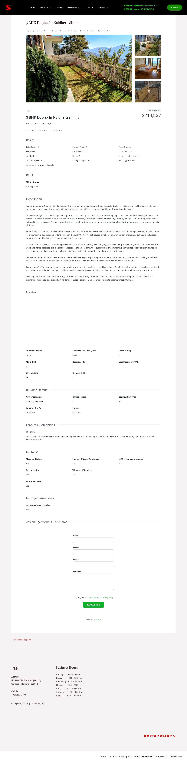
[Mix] (171, 736)
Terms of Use (94, 597)
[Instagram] (151, 736)
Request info (93, 604)
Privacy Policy (108, 597)
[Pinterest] (161, 736)
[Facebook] (145, 736)
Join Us (89, 7)
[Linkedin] (158, 736)
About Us (44, 7)
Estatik (98, 619)
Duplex (28, 31)
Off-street (76, 412)
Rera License (176, 756)
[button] (49, 7)
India (28, 355)
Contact (101, 7)
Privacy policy (125, 756)
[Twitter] (148, 736)
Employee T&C (161, 756)
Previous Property (21, 639)
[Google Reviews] (174, 736)
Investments (73, 7)
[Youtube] (154, 736)
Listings (59, 7)
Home (32, 7)
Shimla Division (60, 31)
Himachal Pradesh (43, 31)
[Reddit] (168, 736)
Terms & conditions (143, 756)
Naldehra (74, 31)
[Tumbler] (164, 736)
